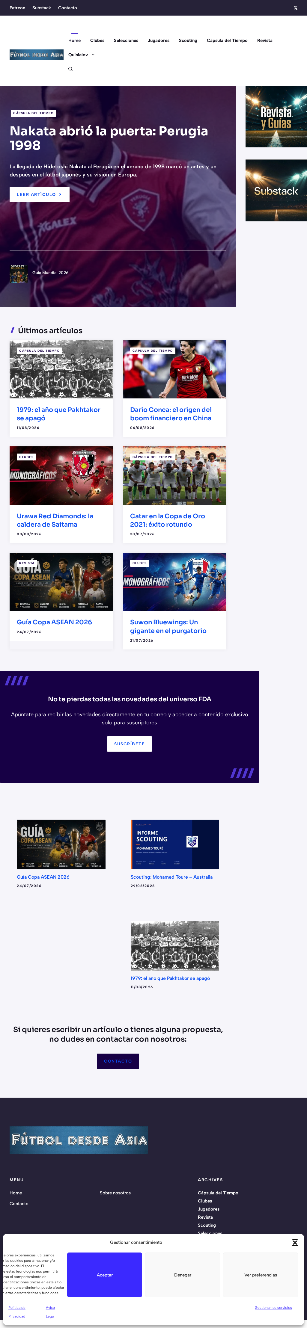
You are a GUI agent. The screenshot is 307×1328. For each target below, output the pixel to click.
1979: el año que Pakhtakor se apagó (170, 978)
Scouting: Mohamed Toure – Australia (172, 877)
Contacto (67, 7)
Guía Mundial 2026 (50, 272)
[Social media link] (295, 8)
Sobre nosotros (115, 1193)
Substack (41, 7)
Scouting (188, 40)
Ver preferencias (260, 1275)
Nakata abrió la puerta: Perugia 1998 (109, 138)
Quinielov (78, 55)
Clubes (97, 40)
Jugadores (158, 40)
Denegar (182, 1275)
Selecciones (126, 40)
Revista (265, 40)
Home (74, 40)
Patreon (17, 7)
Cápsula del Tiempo (227, 40)
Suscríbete (129, 744)
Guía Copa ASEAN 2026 (54, 622)
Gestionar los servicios (273, 1308)
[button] (295, 1243)
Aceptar (105, 1275)
